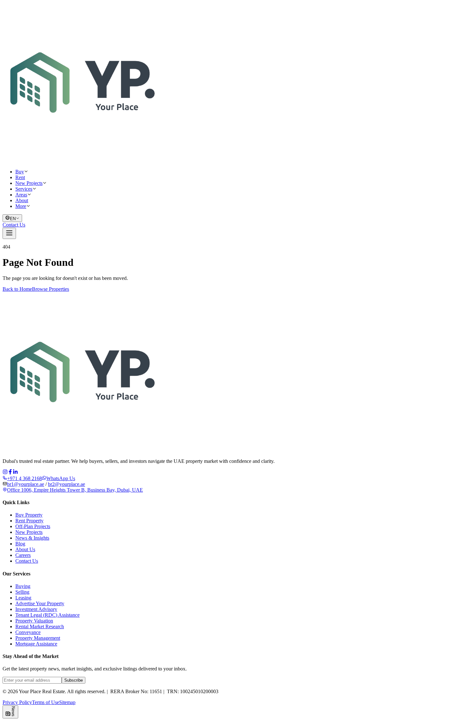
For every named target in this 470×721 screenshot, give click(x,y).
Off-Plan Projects (32, 526)
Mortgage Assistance (36, 643)
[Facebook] (10, 472)
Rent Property (29, 520)
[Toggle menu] (9, 233)
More (20, 206)
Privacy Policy (17, 702)
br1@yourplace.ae (25, 484)
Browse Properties (50, 289)
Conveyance (28, 632)
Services (23, 189)
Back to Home (17, 289)
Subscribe (73, 680)
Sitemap (67, 702)
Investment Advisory (36, 609)
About (21, 200)
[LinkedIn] (15, 472)
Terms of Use (45, 702)
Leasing (23, 597)
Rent (20, 177)
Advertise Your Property (39, 603)
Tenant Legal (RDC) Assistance (47, 615)
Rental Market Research (39, 626)
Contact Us (14, 224)
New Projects (29, 183)
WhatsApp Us (60, 478)
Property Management (37, 638)
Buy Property (29, 515)
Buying (22, 586)
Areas (21, 194)
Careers (23, 555)
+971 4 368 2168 (24, 478)
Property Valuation (34, 620)
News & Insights (32, 538)
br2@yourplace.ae (66, 484)
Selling (22, 592)
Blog (20, 543)
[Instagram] (5, 472)
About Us (25, 549)
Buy (19, 171)
